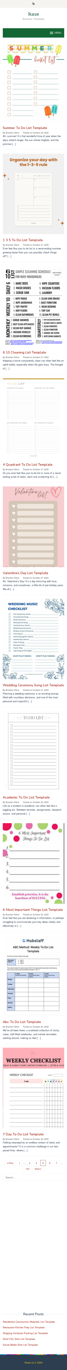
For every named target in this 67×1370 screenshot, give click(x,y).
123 (27, 1168)
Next (37, 1168)
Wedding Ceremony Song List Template (33, 685)
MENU (58, 33)
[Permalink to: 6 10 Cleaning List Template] (33, 307)
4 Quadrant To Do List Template (27, 464)
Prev (11, 1163)
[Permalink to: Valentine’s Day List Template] (33, 528)
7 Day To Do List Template (23, 1134)
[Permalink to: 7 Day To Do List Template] (33, 1089)
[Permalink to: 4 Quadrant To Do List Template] (33, 420)
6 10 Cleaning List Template (24, 352)
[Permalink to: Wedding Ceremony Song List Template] (33, 640)
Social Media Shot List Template (20, 1344)
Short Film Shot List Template (19, 1339)
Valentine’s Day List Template (25, 573)
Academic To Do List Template (26, 797)
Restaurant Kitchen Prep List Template (23, 1327)
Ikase (33, 14)
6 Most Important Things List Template (33, 909)
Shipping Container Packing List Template (25, 1333)
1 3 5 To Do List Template (23, 240)
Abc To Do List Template (22, 1022)
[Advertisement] (31, 1249)
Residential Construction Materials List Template (29, 1321)
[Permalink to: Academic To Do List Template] (33, 753)
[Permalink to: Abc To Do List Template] (33, 977)
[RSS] (33, 4)
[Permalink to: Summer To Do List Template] (33, 83)
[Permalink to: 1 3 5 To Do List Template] (33, 195)
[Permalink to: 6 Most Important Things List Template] (33, 865)
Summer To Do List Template (25, 128)
